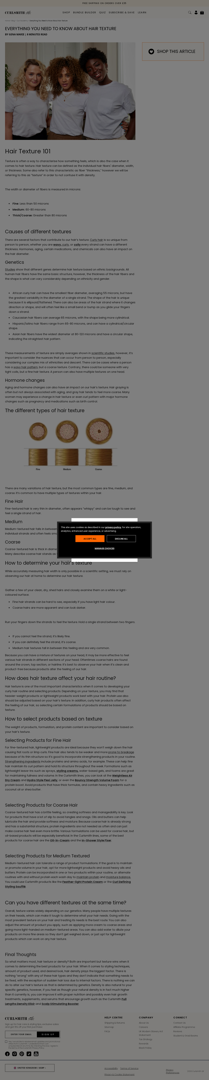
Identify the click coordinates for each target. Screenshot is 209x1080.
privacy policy (113, 527)
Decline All (121, 538)
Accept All (90, 538)
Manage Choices (104, 548)
